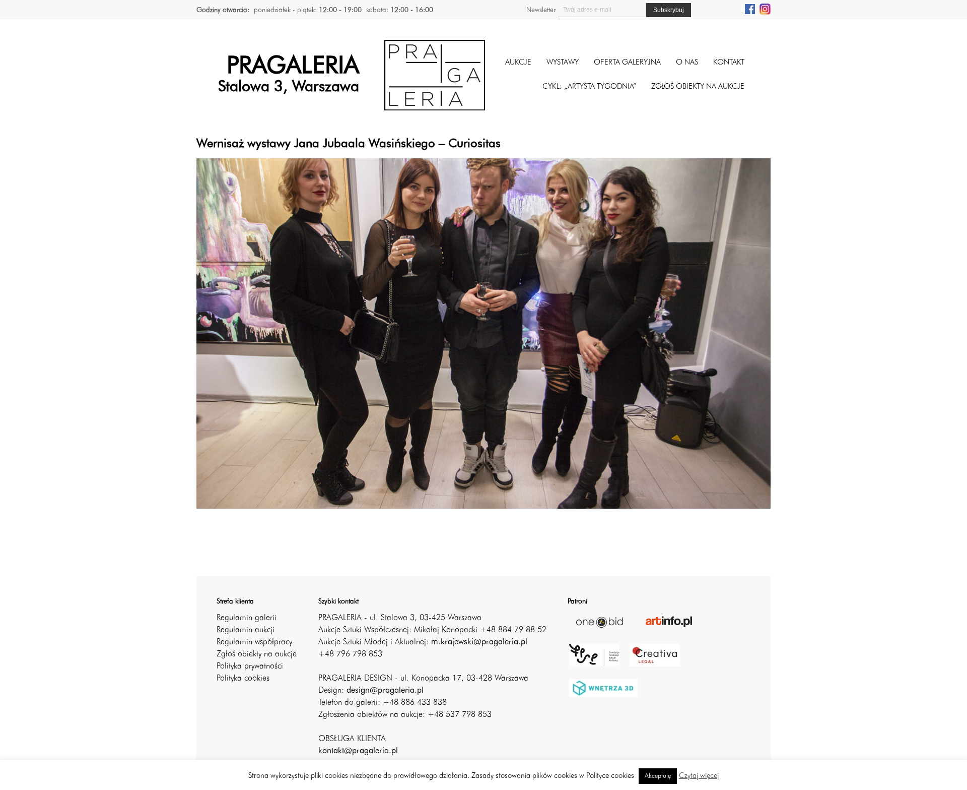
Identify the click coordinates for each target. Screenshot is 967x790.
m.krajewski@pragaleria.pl (479, 642)
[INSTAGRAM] (765, 8)
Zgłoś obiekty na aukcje (257, 654)
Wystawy (562, 63)
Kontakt (728, 63)
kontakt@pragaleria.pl (358, 751)
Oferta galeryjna (627, 63)
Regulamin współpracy (254, 642)
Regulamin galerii (247, 618)
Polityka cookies (243, 679)
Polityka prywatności (250, 666)
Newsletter (541, 10)
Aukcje (518, 63)
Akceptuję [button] (658, 776)
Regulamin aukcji (245, 630)
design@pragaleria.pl (385, 691)
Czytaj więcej (699, 776)
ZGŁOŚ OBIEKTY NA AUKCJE (697, 87)
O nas (687, 63)
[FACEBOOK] (750, 8)
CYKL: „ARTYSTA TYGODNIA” (589, 87)
